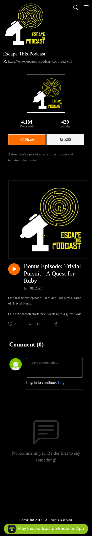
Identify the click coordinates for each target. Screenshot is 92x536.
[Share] (55, 324)
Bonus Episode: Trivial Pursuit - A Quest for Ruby (52, 273)
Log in (63, 382)
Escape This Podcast (24, 53)
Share (29, 139)
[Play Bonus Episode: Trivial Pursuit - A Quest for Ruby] (14, 269)
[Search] (75, 7)
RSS (67, 139)
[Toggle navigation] (86, 7)
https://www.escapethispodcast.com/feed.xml (40, 61)
